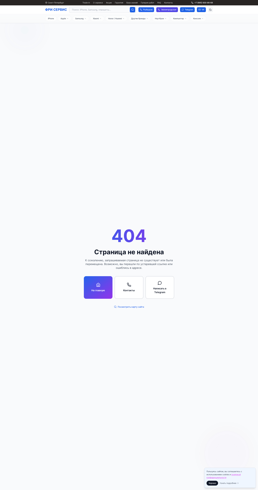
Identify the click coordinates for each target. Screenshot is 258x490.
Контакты (168, 2)
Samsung (79, 18)
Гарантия (119, 2)
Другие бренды (138, 18)
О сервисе (98, 2)
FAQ (159, 2)
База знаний (132, 2)
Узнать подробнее (228, 483)
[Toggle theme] (210, 9)
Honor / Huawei (115, 18)
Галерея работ (147, 2)
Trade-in (86, 2)
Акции (109, 2)
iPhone (51, 18)
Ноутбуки (159, 18)
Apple (63, 18)
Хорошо (212, 483)
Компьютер (178, 18)
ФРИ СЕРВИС (56, 10)
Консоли (197, 18)
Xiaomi (96, 18)
